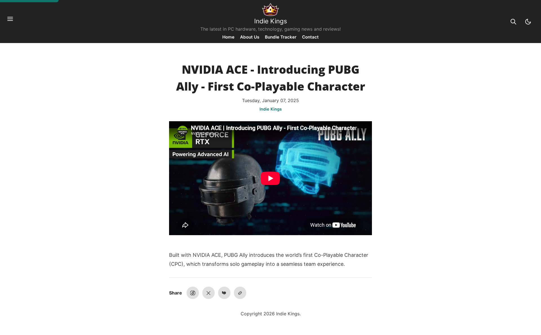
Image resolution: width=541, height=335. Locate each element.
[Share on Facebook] (193, 293)
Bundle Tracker (280, 37)
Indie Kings (270, 21)
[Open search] (513, 21)
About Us (249, 37)
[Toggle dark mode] (528, 21)
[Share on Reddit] (224, 293)
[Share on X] (208, 293)
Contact (310, 37)
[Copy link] (240, 293)
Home (228, 37)
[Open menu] (13, 21)
